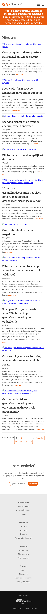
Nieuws (23, 514)
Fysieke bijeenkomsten (23, 538)
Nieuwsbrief (23, 574)
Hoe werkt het (23, 506)
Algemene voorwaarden (23, 578)
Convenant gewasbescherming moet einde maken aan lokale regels (21, 360)
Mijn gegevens (23, 554)
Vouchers (23, 530)
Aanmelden (33, 484)
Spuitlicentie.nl (12, 4)
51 (21, 442)
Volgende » (40, 438)
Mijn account (23, 550)
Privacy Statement (23, 582)
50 (16, 442)
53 (31, 442)
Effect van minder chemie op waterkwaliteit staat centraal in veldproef (22, 270)
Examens (23, 534)
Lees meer (19, 74)
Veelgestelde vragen (23, 510)
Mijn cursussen (23, 558)
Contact (23, 570)
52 (26, 442)
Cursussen (23, 526)
